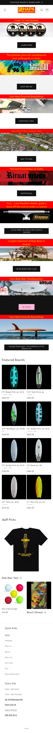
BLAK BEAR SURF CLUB (26, 269)
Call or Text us (11, 710)
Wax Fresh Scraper (10, 609)
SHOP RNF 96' (27, 86)
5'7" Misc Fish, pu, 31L (36, 502)
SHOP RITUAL (26, 193)
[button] (5, 10)
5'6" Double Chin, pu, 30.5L (38, 429)
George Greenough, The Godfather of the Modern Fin (26, 347)
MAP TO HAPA (26, 159)
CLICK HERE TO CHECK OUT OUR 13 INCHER (26, 231)
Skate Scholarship (12, 674)
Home (7, 635)
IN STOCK (26, 307)
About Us (8, 657)
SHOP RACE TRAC (26, 121)
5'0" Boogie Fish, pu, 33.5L (13, 392)
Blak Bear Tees (10, 577)
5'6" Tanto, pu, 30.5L (10, 502)
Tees (6, 668)
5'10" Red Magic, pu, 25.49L (13, 429)
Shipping (8, 640)
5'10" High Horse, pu (35, 392)
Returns (8, 646)
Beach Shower (35, 612)
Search (7, 652)
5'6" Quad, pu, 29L (34, 465)
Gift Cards (9, 663)
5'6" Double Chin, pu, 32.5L (13, 465)
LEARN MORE (26, 45)
